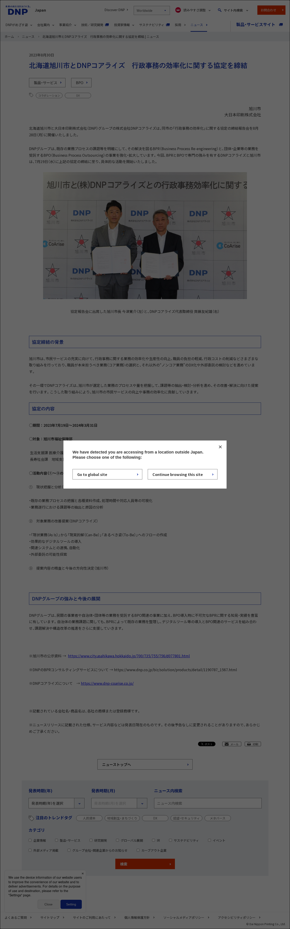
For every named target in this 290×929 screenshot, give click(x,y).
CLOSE (220, 446)
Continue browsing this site (177, 474)
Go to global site (92, 474)
